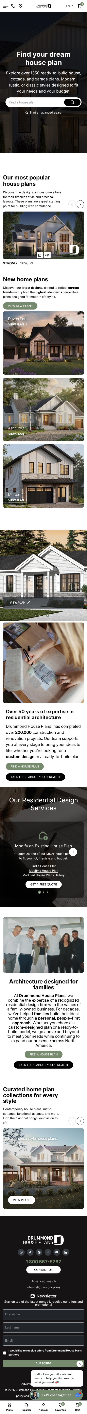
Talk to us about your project (35, 777)
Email (9, 1340)
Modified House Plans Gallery (43, 875)
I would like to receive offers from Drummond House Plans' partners (45, 1352)
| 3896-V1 (18, 263)
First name (12, 1314)
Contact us (43, 1269)
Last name (12, 1327)
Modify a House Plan (43, 871)
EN (68, 6)
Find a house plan (25, 766)
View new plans (20, 306)
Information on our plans (43, 1287)
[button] (72, 204)
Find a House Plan (43, 866)
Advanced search (43, 1281)
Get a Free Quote (43, 884)
